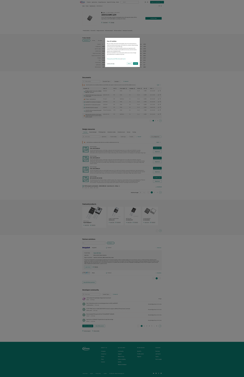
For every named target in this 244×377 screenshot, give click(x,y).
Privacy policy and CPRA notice (113, 59)
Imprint (124, 59)
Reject (129, 63)
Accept (135, 63)
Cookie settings (111, 63)
